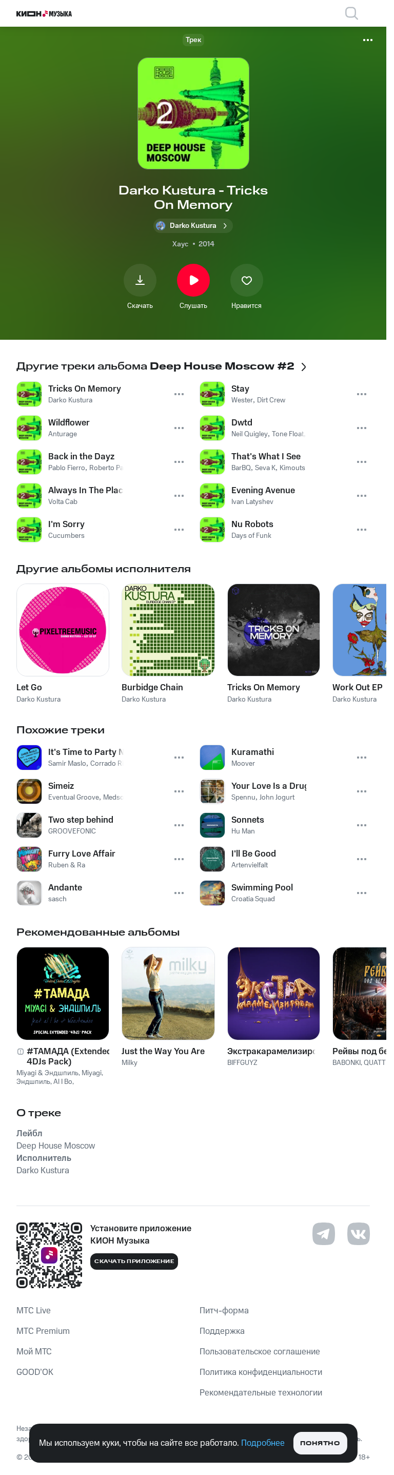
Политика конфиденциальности (261, 1372)
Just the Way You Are (163, 1051)
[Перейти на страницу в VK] (358, 1233)
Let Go (29, 688)
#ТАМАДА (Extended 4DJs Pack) (69, 1056)
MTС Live (33, 1311)
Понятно (320, 1443)
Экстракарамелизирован (273, 1051)
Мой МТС (34, 1352)
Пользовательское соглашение (260, 1352)
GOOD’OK (34, 1372)
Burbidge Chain (152, 688)
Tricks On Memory (263, 688)
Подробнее (263, 1443)
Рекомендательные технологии (261, 1393)
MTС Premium (43, 1331)
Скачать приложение (134, 1261)
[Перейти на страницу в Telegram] (323, 1233)
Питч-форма (224, 1311)
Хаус (180, 244)
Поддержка (222, 1331)
